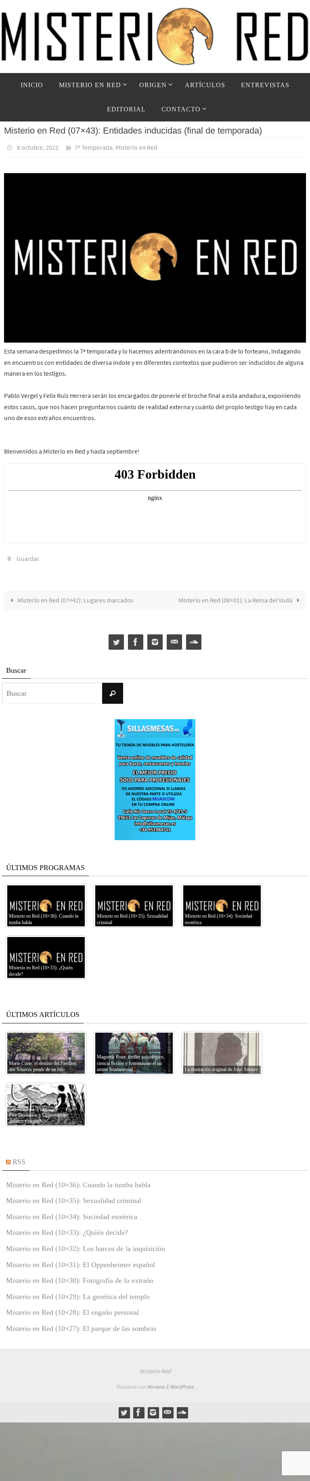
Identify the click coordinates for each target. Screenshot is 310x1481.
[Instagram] (155, 637)
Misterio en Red (136, 146)
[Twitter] (116, 637)
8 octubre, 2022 (38, 146)
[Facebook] (135, 637)
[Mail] (174, 637)
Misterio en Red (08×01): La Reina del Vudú (236, 596)
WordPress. (182, 1382)
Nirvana (155, 1382)
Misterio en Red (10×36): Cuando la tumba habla (78, 1180)
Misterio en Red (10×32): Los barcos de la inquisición (85, 1244)
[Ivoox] (193, 637)
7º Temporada (94, 146)
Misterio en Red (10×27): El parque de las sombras (81, 1324)
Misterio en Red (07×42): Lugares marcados (75, 596)
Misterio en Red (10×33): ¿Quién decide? (67, 1228)
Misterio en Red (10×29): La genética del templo (78, 1292)
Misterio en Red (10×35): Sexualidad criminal (73, 1196)
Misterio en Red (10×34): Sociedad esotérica (71, 1212)
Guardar (28, 555)
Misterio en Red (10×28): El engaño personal (72, 1308)
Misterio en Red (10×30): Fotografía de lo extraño (79, 1276)
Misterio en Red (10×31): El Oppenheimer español (80, 1260)
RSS (19, 1157)
